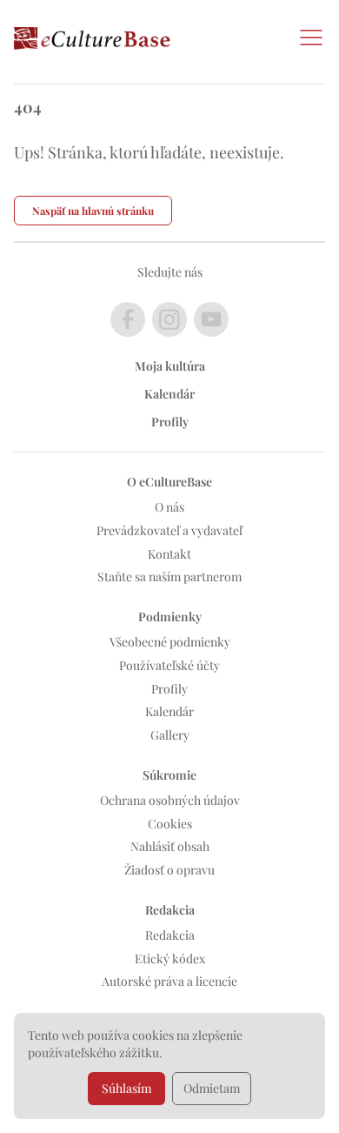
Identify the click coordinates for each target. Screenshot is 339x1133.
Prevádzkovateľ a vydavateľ (169, 530)
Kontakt (169, 554)
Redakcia (170, 935)
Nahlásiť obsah (169, 846)
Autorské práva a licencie (169, 981)
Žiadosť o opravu (169, 869)
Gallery (169, 735)
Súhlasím (126, 1088)
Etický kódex (170, 958)
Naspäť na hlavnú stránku (93, 211)
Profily (170, 421)
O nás (169, 507)
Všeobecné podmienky (170, 642)
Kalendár (169, 393)
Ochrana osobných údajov (170, 800)
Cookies (170, 823)
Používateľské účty (169, 665)
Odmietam (211, 1088)
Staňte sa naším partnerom (169, 576)
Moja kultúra (170, 366)
